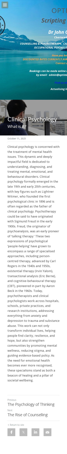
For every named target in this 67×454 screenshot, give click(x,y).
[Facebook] (11, 432)
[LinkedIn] (35, 432)
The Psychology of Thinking (30, 404)
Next (9, 410)
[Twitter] (23, 432)
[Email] (47, 432)
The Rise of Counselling (27, 414)
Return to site (17, 424)
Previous (11, 399)
